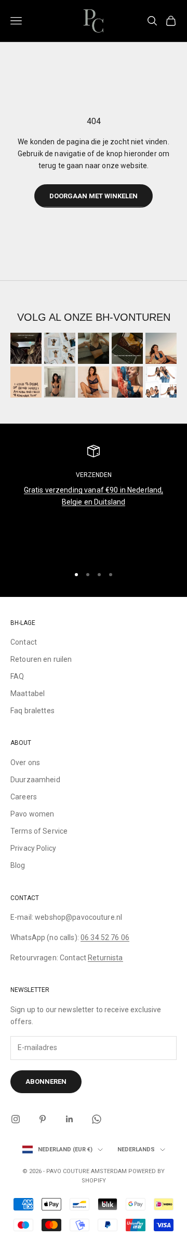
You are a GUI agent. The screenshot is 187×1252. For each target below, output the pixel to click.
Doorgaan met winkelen (93, 196)
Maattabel (27, 693)
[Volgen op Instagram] (15, 1119)
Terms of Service (39, 831)
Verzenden (94, 475)
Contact (23, 642)
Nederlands (136, 1149)
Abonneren (45, 1081)
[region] (93, 500)
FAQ (17, 676)
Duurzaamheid (35, 779)
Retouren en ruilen (41, 659)
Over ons (25, 762)
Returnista (105, 958)
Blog (17, 865)
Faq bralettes (32, 710)
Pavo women (32, 814)
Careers (23, 797)
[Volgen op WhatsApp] (96, 1119)
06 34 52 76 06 (105, 937)
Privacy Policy (33, 848)
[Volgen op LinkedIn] (69, 1119)
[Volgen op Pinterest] (42, 1119)
